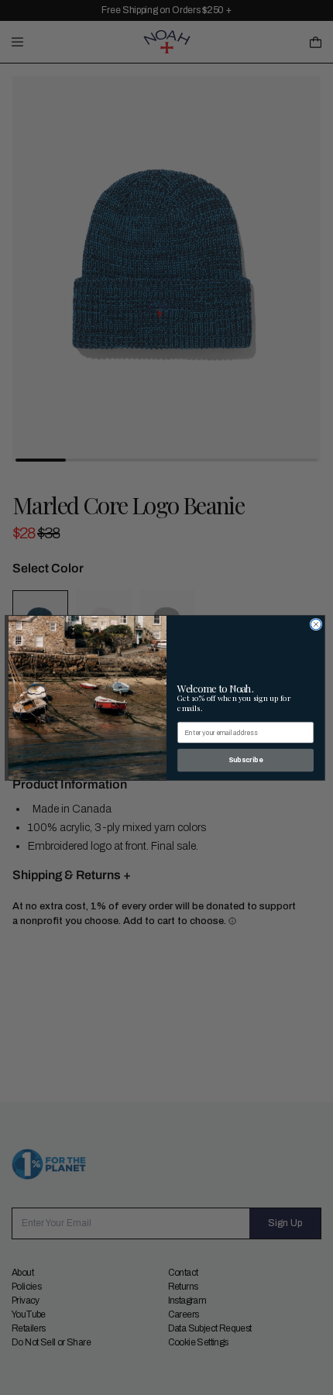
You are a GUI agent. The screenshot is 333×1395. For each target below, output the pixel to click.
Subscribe (245, 759)
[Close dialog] (316, 624)
